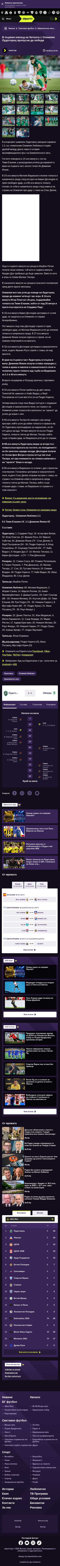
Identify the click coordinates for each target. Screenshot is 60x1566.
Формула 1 (37, 1460)
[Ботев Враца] (45, 12)
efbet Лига (9, 1406)
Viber (47, 651)
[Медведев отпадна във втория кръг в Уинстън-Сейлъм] (29, 987)
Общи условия (40, 1498)
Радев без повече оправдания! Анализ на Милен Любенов (38, 1171)
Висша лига (10, 1425)
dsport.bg (12, 50)
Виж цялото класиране (28, 1352)
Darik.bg (18, 1521)
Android (6, 664)
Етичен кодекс (12, 1498)
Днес (29, 885)
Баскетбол (37, 1457)
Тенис (7, 1460)
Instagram (27, 655)
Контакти (8, 1502)
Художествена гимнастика (44, 1467)
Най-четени (9, 1027)
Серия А (36, 1428)
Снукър (8, 1478)
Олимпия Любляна (26, 673)
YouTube (7, 655)
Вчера (17, 885)
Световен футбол (26, 28)
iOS (15, 664)
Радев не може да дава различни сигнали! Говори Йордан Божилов (40, 1198)
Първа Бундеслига (13, 1428)
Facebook (38, 651)
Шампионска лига (46, 28)
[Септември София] (28, 12)
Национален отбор (41, 1410)
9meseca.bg (43, 1521)
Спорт (6, 1452)
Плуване (36, 1475)
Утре (41, 885)
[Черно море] (41, 12)
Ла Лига (16, 895)
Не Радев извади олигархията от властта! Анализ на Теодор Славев (40, 1144)
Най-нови (9, 961)
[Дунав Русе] (49, 12)
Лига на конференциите (25, 939)
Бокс (7, 1467)
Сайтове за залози (12, 1370)
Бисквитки (37, 1502)
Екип (5, 1493)
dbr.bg (27, 1138)
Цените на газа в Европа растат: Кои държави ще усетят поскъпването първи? (41, 1159)
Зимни (7, 1471)
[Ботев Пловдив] (23, 12)
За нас (6, 1507)
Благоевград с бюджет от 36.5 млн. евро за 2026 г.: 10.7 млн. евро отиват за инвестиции (40, 1185)
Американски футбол (14, 1482)
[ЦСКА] (11, 12)
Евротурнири (11, 1413)
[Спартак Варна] (32, 12)
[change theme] (55, 18)
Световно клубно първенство (18, 1445)
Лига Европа (10, 1436)
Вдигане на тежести (41, 1464)
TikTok (16, 655)
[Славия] (36, 12)
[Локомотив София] (58, 12)
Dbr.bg (42, 1527)
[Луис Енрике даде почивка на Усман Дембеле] (29, 1002)
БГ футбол (9, 1401)
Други (35, 1445)
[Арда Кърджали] (19, 12)
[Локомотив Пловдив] (53, 12)
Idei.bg (17, 1527)
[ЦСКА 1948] (15, 12)
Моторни (36, 1471)
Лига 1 (7, 1432)
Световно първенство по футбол (16, 1440)
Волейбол (9, 1457)
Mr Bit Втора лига (40, 1406)
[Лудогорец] (2, 12)
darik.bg (28, 1149)
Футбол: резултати (13, 1376)
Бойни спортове (12, 1475)
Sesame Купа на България (16, 1410)
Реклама (36, 1507)
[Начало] (5, 28)
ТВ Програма (39, 1493)
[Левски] (6, 12)
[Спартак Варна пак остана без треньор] (29, 1069)
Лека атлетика (11, 1464)
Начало (12, 28)
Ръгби (35, 1482)
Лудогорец (8, 673)
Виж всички (28, 950)
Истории (8, 1489)
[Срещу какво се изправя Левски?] (29, 972)
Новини (7, 1397)
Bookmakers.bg (11, 1373)
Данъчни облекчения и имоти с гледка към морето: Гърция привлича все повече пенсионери (40, 1132)
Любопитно (38, 1489)
